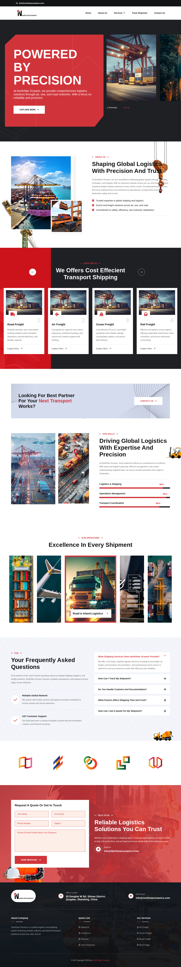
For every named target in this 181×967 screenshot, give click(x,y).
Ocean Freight (105, 324)
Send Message (29, 860)
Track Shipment (139, 13)
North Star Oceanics (101, 960)
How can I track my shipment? (114, 678)
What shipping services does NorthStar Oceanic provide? (129, 656)
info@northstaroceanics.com (31, 3)
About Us (102, 13)
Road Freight (15, 324)
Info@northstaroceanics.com (153, 898)
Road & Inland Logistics (88, 613)
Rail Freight (147, 324)
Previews (113, 108)
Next (125, 108)
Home (88, 13)
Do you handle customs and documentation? (122, 689)
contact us (146, 401)
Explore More (28, 110)
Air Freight (58, 324)
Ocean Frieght (145, 933)
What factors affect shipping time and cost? (122, 700)
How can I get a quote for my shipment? (120, 711)
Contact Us (159, 13)
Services (118, 13)
